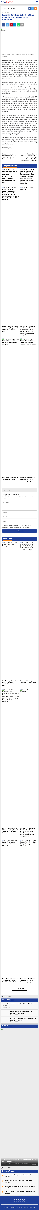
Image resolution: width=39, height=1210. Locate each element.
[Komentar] (22, 24)
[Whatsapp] (18, 24)
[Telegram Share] (14, 24)
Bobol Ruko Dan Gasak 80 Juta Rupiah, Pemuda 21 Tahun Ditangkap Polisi (10, 831)
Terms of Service (21, 1207)
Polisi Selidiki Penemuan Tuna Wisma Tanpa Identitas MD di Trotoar (10, 479)
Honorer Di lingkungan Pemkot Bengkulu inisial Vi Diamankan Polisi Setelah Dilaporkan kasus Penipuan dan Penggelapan (28, 832)
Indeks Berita (32, 1207)
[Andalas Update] (8, 2)
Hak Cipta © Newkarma (8, 1207)
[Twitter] (32, 8)
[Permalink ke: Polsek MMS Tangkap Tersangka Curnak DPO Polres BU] (28, 173)
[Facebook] (29, 8)
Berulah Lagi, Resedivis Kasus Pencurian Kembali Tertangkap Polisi (10, 683)
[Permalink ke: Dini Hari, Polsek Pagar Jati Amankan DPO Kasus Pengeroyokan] (28, 407)
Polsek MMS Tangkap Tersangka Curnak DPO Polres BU (28, 181)
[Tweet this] (7, 24)
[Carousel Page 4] (35, 1164)
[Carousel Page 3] (34, 1164)
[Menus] (36, 2)
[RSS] (35, 8)
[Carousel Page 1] (32, 1164)
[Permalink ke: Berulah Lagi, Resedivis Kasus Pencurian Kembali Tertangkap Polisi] (10, 172)
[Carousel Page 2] (33, 1164)
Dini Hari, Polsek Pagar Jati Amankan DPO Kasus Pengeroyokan (27, 479)
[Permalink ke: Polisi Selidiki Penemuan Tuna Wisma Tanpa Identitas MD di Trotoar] (10, 407)
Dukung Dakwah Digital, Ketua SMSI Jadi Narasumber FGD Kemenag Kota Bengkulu (28, 157)
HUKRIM (11, 22)
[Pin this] (11, 24)
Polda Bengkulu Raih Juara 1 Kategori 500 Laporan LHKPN (9, 156)
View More (19, 988)
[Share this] (3, 24)
